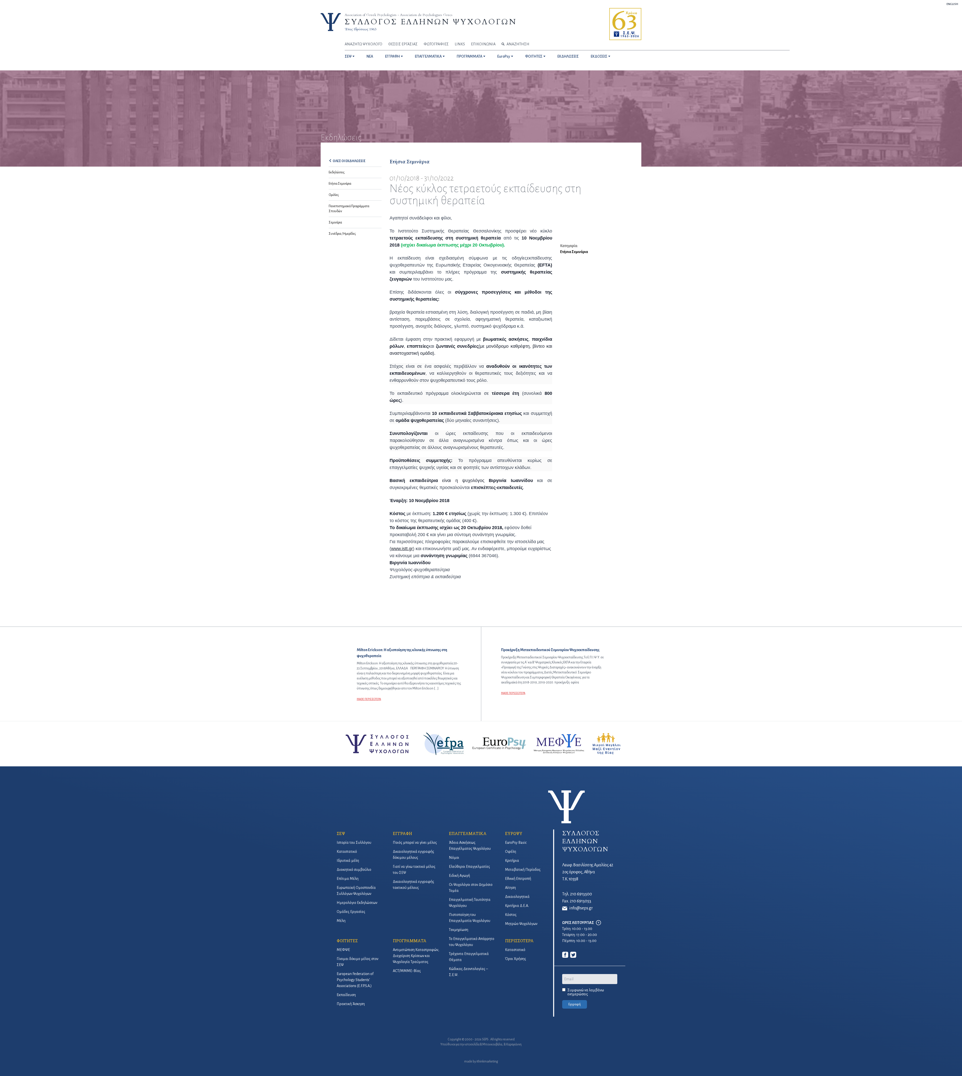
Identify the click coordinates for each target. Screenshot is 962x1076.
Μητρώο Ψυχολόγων (521, 924)
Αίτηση (510, 888)
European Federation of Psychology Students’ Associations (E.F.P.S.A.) (355, 980)
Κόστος (511, 915)
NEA (370, 56)
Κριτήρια (512, 861)
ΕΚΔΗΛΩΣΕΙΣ (568, 56)
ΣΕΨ (348, 56)
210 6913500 (581, 894)
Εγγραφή (574, 1004)
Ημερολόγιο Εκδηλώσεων (357, 903)
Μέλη (341, 921)
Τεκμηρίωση (458, 930)
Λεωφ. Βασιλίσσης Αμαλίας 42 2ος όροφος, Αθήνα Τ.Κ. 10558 (587, 872)
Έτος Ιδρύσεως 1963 (360, 29)
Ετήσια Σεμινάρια (340, 183)
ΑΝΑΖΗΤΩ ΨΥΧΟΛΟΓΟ (363, 44)
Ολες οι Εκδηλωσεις (349, 161)
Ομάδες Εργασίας (351, 912)
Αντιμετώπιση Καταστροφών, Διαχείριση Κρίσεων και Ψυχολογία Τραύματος (416, 956)
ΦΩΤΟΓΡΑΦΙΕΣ (436, 44)
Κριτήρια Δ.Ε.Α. (517, 906)
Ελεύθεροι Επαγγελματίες (469, 867)
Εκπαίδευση (346, 995)
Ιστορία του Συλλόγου (354, 843)
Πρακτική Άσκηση (351, 1004)
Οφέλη (510, 852)
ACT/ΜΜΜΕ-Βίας (407, 971)
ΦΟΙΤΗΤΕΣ (533, 56)
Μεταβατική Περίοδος (523, 870)
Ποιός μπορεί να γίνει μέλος (415, 843)
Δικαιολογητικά (517, 897)
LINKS (460, 44)
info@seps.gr (581, 908)
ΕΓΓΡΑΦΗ (392, 56)
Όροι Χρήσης (515, 959)
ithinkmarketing (487, 1061)
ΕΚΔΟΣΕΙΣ (599, 56)
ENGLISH (952, 4)
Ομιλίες (334, 195)
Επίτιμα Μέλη (347, 879)
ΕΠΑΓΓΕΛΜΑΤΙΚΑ (428, 56)
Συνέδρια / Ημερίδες (342, 233)
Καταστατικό (347, 852)
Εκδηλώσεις (336, 172)
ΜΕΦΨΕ (343, 950)
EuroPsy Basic (516, 843)
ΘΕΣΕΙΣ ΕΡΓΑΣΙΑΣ (403, 44)
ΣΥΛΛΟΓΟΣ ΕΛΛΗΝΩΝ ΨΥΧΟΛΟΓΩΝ (431, 22)
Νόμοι (454, 858)
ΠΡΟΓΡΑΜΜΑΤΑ (469, 56)
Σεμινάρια (335, 222)
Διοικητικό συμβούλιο (354, 870)
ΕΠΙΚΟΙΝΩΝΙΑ (483, 44)
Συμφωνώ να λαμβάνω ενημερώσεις (585, 992)
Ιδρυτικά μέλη (348, 861)
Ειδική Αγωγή (459, 876)
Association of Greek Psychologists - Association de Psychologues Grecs (398, 15)
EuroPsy (503, 56)
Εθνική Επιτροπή (518, 879)
